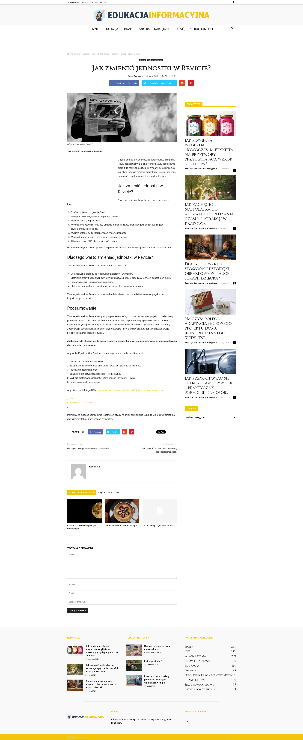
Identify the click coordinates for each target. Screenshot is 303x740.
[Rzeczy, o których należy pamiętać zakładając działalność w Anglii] (134, 680)
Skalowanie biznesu (155, 60)
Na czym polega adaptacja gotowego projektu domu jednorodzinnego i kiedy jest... (208, 328)
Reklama (93, 2)
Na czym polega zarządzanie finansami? (88, 448)
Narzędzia (161, 29)
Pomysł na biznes (198, 661)
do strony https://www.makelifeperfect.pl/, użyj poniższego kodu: (131, 390)
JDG (187, 652)
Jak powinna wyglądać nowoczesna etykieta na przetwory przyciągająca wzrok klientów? (209, 152)
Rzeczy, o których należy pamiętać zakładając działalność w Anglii (156, 679)
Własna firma (195, 656)
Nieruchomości (201, 29)
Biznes (95, 29)
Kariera (144, 29)
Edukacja (111, 29)
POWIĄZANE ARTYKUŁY (81, 492)
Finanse (128, 29)
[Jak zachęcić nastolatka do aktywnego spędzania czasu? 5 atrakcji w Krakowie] (210, 187)
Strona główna (73, 2)
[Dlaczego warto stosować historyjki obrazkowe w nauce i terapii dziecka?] (210, 247)
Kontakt (103, 2)
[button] (232, 29)
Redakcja (138, 76)
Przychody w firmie (200, 689)
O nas (84, 2)
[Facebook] (233, 2)
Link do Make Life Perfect (80, 402)
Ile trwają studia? (153, 661)
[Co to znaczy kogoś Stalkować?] (160, 511)
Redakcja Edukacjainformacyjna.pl (201, 168)
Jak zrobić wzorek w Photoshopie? (121, 525)
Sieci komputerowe (199, 685)
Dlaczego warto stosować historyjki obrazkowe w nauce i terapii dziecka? (208, 271)
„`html (70, 398)
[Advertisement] (151, 43)
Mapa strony (230, 737)
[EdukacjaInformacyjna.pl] (151, 15)
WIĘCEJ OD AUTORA (108, 492)
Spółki (190, 647)
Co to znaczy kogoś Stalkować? (158, 525)
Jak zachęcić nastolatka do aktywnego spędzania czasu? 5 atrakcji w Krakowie (209, 214)
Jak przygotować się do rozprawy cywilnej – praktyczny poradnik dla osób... (210, 385)
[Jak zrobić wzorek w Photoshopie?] (122, 511)
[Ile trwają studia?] (134, 665)
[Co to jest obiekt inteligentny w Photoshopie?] (84, 511)
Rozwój (179, 29)
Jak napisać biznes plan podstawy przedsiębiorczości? (159, 450)
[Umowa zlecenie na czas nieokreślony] (134, 650)
